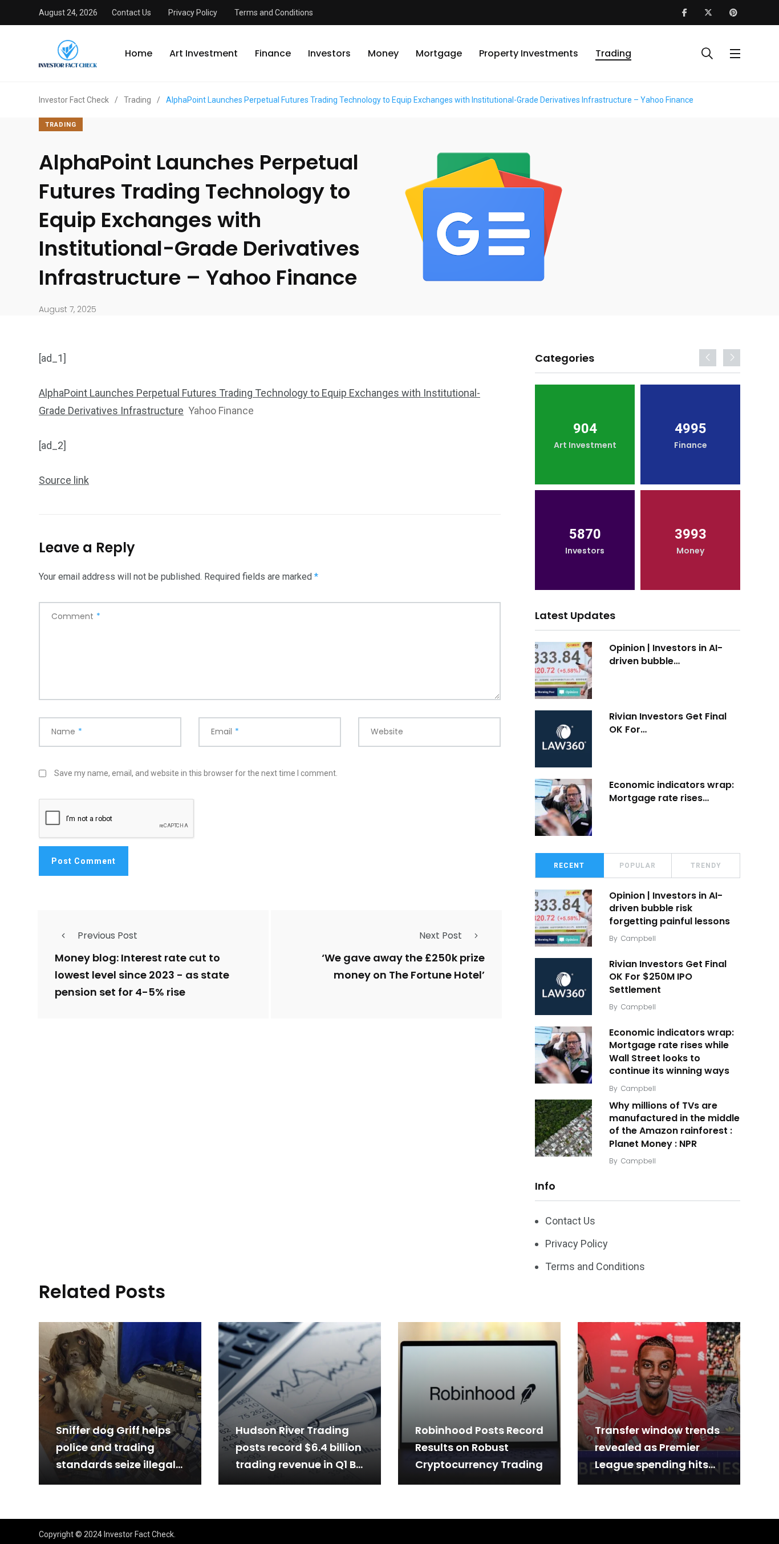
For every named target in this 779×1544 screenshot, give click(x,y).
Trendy (706, 866)
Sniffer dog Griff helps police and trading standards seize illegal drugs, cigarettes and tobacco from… (116, 1464)
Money (383, 53)
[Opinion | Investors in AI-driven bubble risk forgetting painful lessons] (563, 670)
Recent (569, 866)
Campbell (638, 938)
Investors (329, 53)
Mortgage (439, 53)
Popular (637, 866)
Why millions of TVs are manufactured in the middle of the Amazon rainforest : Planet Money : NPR (674, 1124)
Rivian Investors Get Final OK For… (668, 722)
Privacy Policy (192, 12)
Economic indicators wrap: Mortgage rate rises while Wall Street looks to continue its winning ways (671, 1051)
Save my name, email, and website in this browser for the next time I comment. (196, 773)
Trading (613, 53)
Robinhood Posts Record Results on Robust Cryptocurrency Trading (479, 1447)
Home (138, 53)
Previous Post (107, 935)
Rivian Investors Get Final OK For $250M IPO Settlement (668, 976)
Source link (64, 480)
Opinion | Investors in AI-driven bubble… (666, 654)
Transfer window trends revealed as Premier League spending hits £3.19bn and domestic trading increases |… (657, 1464)
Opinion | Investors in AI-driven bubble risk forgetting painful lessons (669, 908)
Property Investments (528, 53)
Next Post (440, 935)
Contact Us (131, 12)
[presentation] (707, 357)
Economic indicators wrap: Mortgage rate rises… (671, 791)
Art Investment (203, 53)
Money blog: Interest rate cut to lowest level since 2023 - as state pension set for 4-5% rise (142, 975)
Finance (273, 53)
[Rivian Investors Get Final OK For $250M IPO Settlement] (563, 738)
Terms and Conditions (273, 12)
